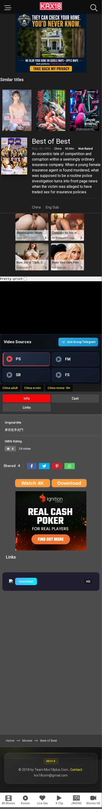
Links (27, 407)
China (36, 207)
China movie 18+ (59, 388)
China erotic (32, 388)
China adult (10, 388)
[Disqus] (51, 668)
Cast (75, 398)
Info (27, 398)
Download (26, 581)
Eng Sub (52, 207)
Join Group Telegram (81, 342)
